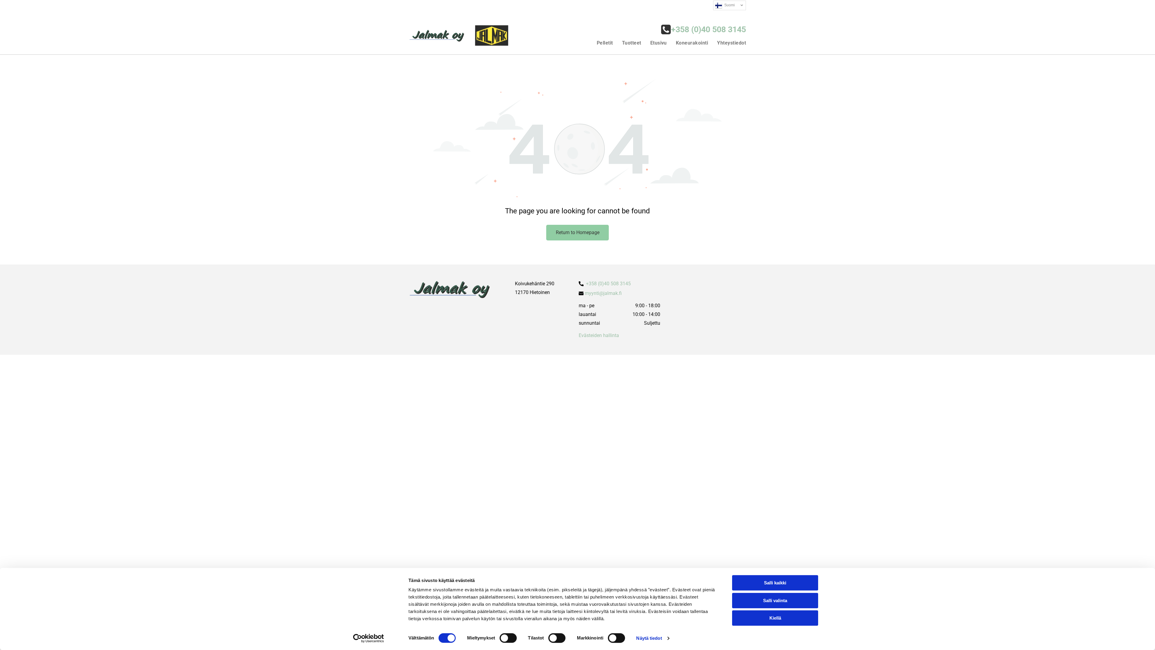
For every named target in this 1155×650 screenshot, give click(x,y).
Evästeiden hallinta (599, 335)
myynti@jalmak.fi (603, 293)
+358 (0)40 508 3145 (608, 283)
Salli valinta (775, 600)
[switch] (508, 638)
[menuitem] (600, 42)
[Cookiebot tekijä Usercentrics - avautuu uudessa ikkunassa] (368, 638)
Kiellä (775, 618)
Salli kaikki (775, 582)
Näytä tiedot (649, 638)
